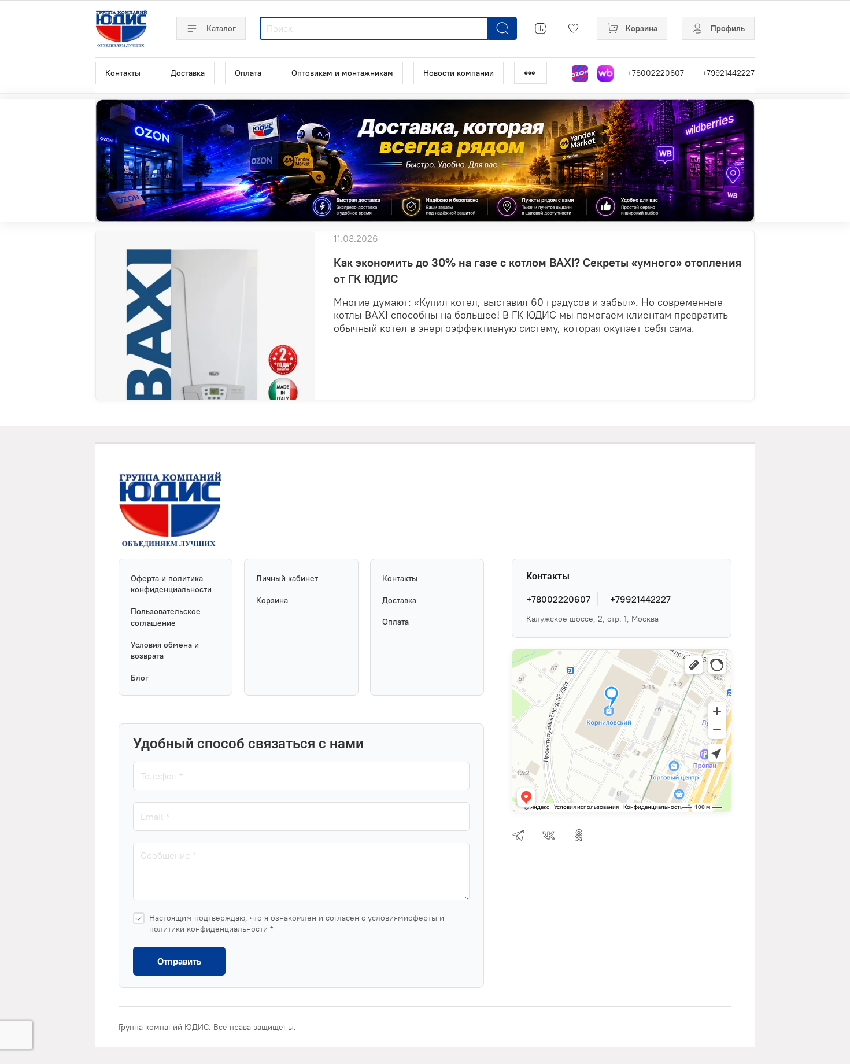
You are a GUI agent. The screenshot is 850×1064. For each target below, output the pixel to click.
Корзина (272, 600)
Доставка (188, 73)
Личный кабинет (287, 578)
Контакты (123, 73)
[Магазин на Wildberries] (605, 73)
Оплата (248, 73)
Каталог (221, 28)
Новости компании (458, 73)
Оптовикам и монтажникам (342, 73)
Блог (140, 678)
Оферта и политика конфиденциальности (171, 584)
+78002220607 (655, 73)
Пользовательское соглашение (166, 617)
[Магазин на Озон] (580, 73)
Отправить (179, 961)
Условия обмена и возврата (165, 651)
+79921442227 (728, 73)
